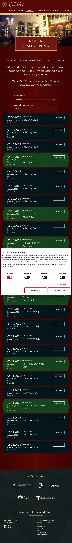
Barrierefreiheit (42, 534)
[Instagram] (9, 526)
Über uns (56, 11)
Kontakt (66, 11)
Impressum (41, 526)
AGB (38, 530)
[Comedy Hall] (16, 5)
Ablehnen (35, 290)
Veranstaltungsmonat (23, 105)
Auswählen (59, 117)
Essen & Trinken (43, 11)
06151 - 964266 (48, 520)
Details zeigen (61, 284)
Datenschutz (42, 528)
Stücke (20, 11)
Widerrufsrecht (42, 532)
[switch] (27, 277)
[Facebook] (5, 526)
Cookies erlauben (58, 290)
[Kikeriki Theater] (4, 5)
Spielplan (12, 11)
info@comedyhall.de (45, 522)
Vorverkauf (30, 11)
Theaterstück (20, 96)
